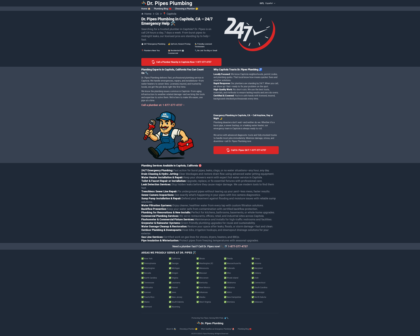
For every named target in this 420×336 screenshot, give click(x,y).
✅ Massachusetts (232, 263)
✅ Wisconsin (202, 278)
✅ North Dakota (259, 297)
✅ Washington (148, 268)
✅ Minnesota (202, 268)
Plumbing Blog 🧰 (163, 8)
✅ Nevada (146, 273)
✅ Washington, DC (204, 263)
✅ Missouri (201, 273)
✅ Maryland (257, 268)
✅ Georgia (173, 263)
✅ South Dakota (176, 302)
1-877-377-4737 (238, 246)
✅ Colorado (229, 268)
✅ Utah (255, 278)
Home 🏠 (145, 8)
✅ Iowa (172, 292)
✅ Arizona (256, 263)
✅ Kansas (146, 292)
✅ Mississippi (258, 292)
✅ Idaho (228, 292)
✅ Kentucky (202, 282)
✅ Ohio (227, 273)
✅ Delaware (257, 302)
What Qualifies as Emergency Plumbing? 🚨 (217, 329)
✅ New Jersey (175, 297)
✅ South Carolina (259, 287)
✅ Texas (256, 258)
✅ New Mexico (203, 287)
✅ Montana (229, 302)
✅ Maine (145, 302)
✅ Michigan (174, 268)
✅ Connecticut (258, 282)
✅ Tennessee (147, 282)
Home (147, 13)
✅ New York (146, 258)
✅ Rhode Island (231, 278)
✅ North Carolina (149, 278)
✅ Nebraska (147, 287)
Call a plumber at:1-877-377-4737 (161, 105)
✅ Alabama (229, 287)
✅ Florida (228, 258)
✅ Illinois (200, 258)
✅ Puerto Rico (147, 297)
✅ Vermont (146, 307)
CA (157, 13)
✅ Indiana (256, 273)
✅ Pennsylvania (148, 263)
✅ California (174, 258)
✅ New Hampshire (232, 297)
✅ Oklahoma (230, 282)
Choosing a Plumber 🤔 (186, 8)
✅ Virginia (173, 278)
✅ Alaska (200, 297)
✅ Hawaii (173, 287)
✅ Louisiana (174, 282)
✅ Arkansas (202, 292)
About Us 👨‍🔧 (171, 329)
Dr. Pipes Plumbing (207, 333)
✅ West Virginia (203, 302)
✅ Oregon (173, 273)
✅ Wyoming (174, 307)
